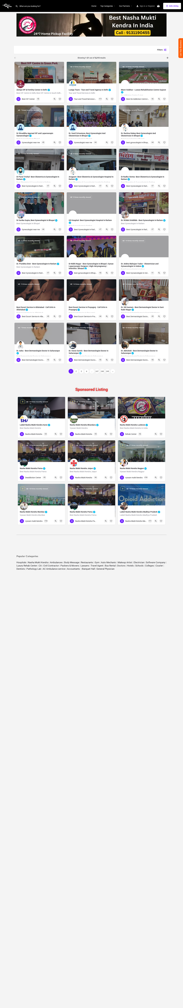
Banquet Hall (88, 568)
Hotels (130, 565)
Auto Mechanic (108, 562)
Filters (160, 50)
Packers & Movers (70, 565)
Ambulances (56, 562)
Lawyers (85, 565)
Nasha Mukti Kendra (38, 562)
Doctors (121, 565)
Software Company (155, 562)
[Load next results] (167, 57)
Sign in (142, 6)
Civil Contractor (51, 565)
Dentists (20, 568)
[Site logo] (7, 6)
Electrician (139, 562)
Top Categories (106, 6)
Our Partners (124, 6)
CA (40, 565)
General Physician (105, 568)
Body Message (71, 562)
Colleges (149, 565)
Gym (97, 562)
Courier (159, 565)
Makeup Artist (125, 562)
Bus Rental (110, 565)
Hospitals (21, 562)
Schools (139, 565)
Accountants (74, 568)
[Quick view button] (55, 99)
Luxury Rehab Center (26, 565)
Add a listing (173, 6)
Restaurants (87, 562)
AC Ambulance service (54, 568)
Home (93, 6)
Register (151, 6)
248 (102, 371)
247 (97, 371)
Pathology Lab (34, 568)
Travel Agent (97, 565)
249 (107, 371)
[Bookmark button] (60, 99)
